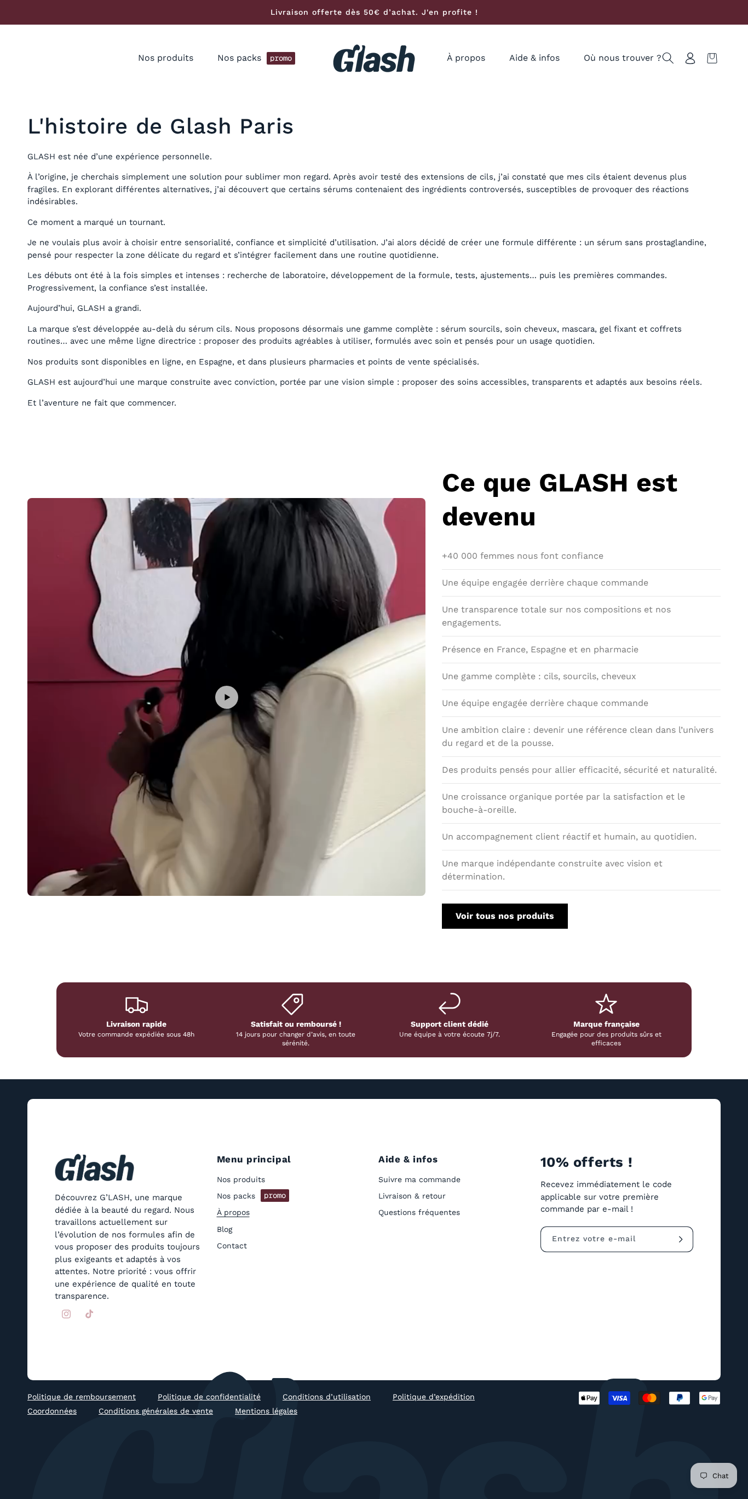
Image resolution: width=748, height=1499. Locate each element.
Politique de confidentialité (209, 1396)
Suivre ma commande (419, 1180)
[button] (165, 58)
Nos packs (251, 1196)
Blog (224, 1229)
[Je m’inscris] (681, 1239)
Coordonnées (52, 1411)
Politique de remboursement (81, 1396)
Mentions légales (266, 1411)
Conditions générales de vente (156, 1411)
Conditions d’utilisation (327, 1396)
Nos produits (241, 1180)
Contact (232, 1245)
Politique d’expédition (434, 1396)
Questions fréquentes (419, 1212)
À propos (233, 1212)
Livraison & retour (412, 1196)
